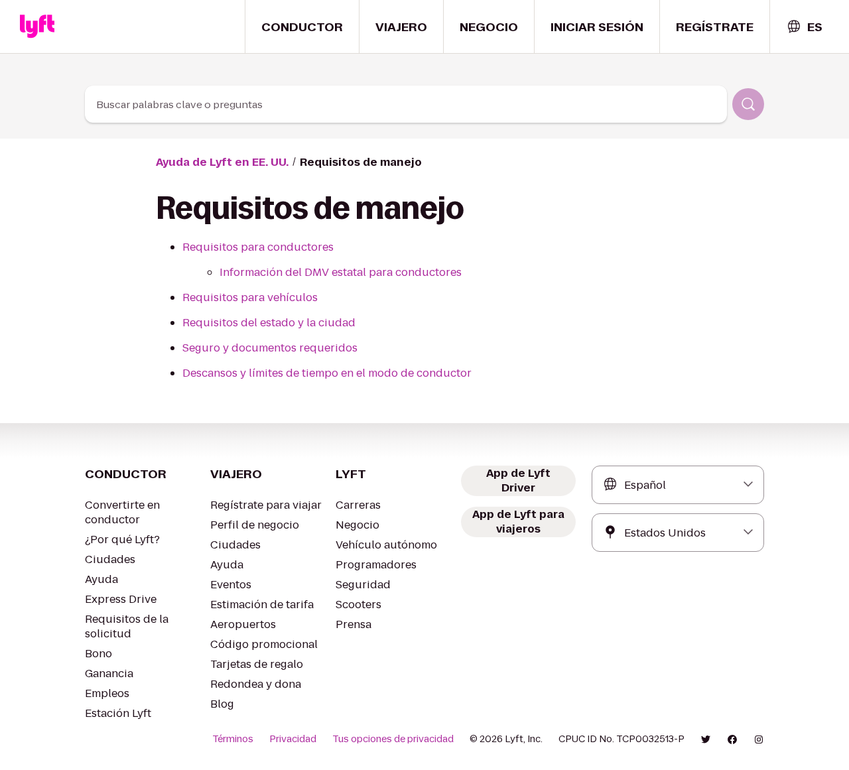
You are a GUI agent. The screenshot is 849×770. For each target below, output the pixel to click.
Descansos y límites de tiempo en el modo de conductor (327, 373)
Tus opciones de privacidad (393, 738)
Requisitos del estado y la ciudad (269, 322)
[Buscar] (748, 104)
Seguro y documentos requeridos (270, 347)
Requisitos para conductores (258, 247)
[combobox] (804, 27)
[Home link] (37, 26)
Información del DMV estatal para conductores (341, 272)
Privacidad (292, 738)
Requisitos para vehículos (250, 297)
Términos (232, 738)
